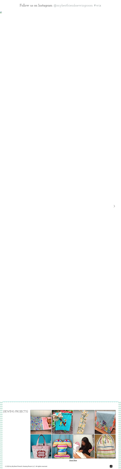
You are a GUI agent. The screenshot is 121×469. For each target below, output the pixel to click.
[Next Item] (114, 206)
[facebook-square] (111, 466)
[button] (40, 422)
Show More (73, 460)
